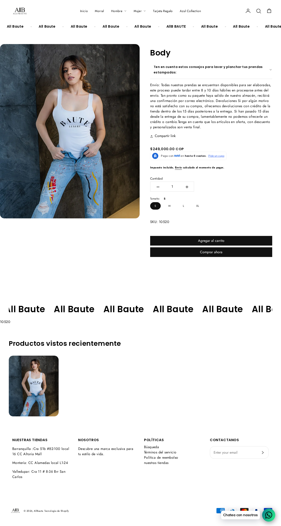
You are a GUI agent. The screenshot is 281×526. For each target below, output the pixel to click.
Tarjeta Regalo (163, 11)
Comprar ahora (211, 252)
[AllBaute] (20, 11)
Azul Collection (190, 11)
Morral (99, 11)
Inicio (84, 11)
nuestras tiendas (156, 462)
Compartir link (165, 135)
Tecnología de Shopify (56, 511)
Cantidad (156, 178)
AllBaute (38, 511)
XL (197, 206)
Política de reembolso (161, 457)
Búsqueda (151, 446)
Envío (178, 167)
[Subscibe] (263, 452)
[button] (258, 11)
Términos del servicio (160, 452)
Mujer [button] (138, 11)
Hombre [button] (116, 11)
